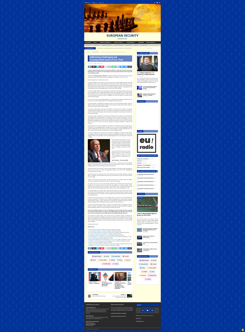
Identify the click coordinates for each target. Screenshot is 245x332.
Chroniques (96, 45)
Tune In (116, 263)
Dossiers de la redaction (107, 45)
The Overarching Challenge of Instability (97, 231)
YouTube (126, 256)
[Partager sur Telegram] (122, 67)
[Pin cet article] (102, 67)
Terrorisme (141, 42)
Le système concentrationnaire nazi (150, 243)
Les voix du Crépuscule (118, 45)
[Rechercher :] (152, 48)
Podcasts (136, 45)
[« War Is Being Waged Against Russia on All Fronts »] (147, 204)
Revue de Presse (129, 45)
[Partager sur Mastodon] (118, 67)
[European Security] (122, 31)
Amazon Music (116, 256)
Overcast (128, 260)
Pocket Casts (107, 263)
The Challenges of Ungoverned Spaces (97, 229)
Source (124, 77)
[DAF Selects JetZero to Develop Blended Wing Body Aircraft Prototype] (139, 230)
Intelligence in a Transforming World (96, 245)
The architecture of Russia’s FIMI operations (107, 284)
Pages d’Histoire (150, 42)
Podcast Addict (103, 260)
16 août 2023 (146, 232)
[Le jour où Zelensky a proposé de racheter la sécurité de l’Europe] (139, 88)
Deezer (94, 260)
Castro (120, 260)
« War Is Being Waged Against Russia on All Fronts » (147, 214)
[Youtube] (157, 3)
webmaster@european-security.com (146, 315)
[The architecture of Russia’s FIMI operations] (108, 276)
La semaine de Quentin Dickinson (147, 171)
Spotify (107, 256)
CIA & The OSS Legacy (93, 238)
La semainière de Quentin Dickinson (145, 174)
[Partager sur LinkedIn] (98, 67)
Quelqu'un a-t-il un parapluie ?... (144, 165)
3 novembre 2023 (147, 238)
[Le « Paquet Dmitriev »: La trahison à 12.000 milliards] (147, 63)
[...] (155, 82)
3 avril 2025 (146, 251)
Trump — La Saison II (94, 283)
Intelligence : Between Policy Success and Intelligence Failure (101, 241)
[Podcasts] (155, 3)
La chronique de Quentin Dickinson (148, 155)
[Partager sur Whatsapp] (114, 67)
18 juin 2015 (92, 63)
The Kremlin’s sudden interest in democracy (150, 249)
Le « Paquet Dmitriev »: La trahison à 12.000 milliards (145, 73)
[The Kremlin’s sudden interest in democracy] (139, 250)
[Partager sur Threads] (130, 67)
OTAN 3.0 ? (139, 161)
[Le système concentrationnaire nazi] (139, 244)
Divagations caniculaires (142, 158)
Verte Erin (139, 163)
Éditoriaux (88, 42)
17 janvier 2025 (146, 245)
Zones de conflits (118, 42)
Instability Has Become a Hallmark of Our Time (99, 235)
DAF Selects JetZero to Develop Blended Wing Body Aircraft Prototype (150, 229)
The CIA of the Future (93, 242)
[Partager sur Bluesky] (126, 67)
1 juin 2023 (140, 217)
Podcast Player (144, 45)
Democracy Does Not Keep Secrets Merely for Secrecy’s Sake (101, 243)
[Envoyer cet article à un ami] (106, 67)
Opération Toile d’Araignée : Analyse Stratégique (149, 94)
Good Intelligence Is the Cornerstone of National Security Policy (102, 236)
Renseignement (130, 42)
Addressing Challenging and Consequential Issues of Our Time (102, 239)
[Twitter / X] (160, 3)
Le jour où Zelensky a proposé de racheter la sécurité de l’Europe (150, 87)
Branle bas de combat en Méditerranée (149, 236)
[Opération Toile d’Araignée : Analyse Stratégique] (139, 95)
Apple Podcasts (97, 256)
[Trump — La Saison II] (95, 276)
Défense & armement (105, 42)
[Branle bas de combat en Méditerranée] (139, 237)
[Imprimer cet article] (110, 67)
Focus (95, 42)
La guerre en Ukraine (143, 53)
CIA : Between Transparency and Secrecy (97, 233)
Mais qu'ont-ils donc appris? (143, 167)
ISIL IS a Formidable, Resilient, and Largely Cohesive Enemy (101, 232)
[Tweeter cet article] (94, 67)
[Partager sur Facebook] (90, 67)
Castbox (113, 260)
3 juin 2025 (146, 96)
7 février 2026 (140, 76)
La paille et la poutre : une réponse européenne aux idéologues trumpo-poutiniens (120, 285)
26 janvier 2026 (146, 90)
